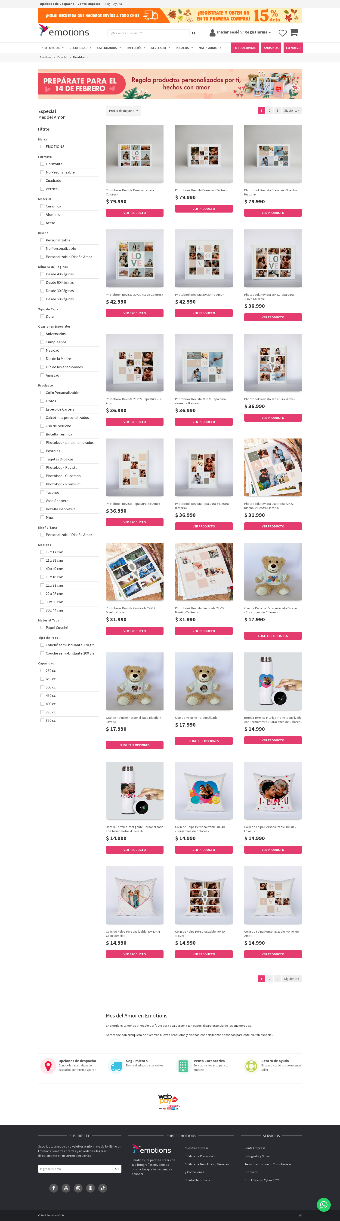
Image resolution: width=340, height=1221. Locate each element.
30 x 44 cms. (54, 610)
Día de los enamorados (64, 366)
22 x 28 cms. (54, 593)
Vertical (52, 188)
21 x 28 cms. (54, 560)
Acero (50, 222)
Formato (45, 157)
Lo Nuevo (293, 48)
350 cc (50, 720)
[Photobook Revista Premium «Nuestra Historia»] (273, 153)
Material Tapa (48, 620)
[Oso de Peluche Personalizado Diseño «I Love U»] (135, 681)
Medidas (44, 545)
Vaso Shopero (56, 500)
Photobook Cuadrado (63, 475)
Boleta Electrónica (197, 1180)
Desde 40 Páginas (59, 274)
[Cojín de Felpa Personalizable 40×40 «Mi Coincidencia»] (135, 895)
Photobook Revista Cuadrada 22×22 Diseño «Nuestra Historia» (269, 506)
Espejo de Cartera (59, 409)
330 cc (50, 712)
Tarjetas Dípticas (59, 459)
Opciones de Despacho (57, 4)
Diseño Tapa (47, 527)
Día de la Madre (58, 358)
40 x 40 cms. (54, 568)
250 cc (50, 670)
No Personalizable (60, 248)
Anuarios (271, 48)
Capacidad (46, 663)
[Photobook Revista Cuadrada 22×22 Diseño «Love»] (135, 571)
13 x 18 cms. (54, 576)
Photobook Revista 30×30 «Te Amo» (199, 294)
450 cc (50, 695)
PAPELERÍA (134, 48)
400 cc (50, 703)
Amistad (52, 375)
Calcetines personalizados (67, 417)
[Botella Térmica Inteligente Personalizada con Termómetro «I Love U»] (135, 790)
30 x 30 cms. (54, 601)
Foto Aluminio (245, 48)
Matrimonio (208, 48)
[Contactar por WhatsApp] (324, 1205)
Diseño (43, 233)
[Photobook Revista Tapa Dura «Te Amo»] (135, 467)
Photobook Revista (61, 467)
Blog (107, 4)
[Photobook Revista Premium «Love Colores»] (135, 153)
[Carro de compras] (293, 34)
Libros (50, 400)
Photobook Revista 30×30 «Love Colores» (134, 294)
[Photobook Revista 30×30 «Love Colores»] (135, 258)
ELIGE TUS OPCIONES (273, 636)
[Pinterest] (90, 1188)
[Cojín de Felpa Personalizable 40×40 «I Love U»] (273, 790)
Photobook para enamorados (69, 442)
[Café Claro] (247, 626)
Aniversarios (55, 333)
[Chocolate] (252, 626)
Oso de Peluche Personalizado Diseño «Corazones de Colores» (270, 610)
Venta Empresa (89, 4)
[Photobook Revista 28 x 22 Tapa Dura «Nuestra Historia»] (204, 362)
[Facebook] (53, 1188)
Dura (49, 316)
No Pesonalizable (60, 172)
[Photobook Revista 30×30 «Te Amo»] (204, 258)
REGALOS (182, 48)
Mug (49, 517)
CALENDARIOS (107, 48)
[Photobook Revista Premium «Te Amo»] (204, 153)
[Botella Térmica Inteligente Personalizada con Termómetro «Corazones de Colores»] (273, 681)
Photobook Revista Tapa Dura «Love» (269, 399)
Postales (52, 450)
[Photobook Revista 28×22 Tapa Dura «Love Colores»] (273, 258)
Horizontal (54, 163)
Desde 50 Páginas (59, 298)
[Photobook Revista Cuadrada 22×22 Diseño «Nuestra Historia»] (273, 467)
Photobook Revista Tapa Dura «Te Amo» (133, 504)
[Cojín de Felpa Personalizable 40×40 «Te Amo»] (273, 895)
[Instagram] (78, 1188)
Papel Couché (56, 627)
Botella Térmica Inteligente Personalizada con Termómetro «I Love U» (134, 829)
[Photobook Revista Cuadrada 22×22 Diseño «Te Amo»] (204, 571)
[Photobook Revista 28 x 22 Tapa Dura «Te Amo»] (135, 362)
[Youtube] (66, 1188)
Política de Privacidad (200, 1156)
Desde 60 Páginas (59, 282)
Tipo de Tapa (48, 309)
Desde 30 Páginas (59, 290)
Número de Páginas (53, 267)
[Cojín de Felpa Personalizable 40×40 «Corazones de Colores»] (204, 790)
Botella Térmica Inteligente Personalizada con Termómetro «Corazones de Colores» (273, 720)
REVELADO (158, 48)
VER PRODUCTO (135, 213)
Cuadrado (53, 180)
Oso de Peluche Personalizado (196, 718)
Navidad (52, 350)
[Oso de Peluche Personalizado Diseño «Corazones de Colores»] (273, 571)
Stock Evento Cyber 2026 (262, 1180)
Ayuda (117, 4)
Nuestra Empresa (197, 1148)
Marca (42, 139)
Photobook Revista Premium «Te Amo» (201, 190)
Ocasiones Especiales (54, 326)
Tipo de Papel (48, 638)
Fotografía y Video (257, 1156)
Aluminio (52, 214)
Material (44, 199)
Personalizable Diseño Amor (68, 256)
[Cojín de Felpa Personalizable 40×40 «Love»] (204, 895)
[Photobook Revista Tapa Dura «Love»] (273, 362)
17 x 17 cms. (54, 551)
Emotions (151, 1148)
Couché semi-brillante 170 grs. (70, 644)
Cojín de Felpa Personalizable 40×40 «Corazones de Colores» (200, 829)
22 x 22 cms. (54, 585)
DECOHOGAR (78, 48)
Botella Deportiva (60, 509)
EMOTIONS (55, 146)
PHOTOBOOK (50, 48)
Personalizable (58, 240)
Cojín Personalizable (62, 392)
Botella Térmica (58, 434)
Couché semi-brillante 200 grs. (70, 653)
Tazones (52, 492)
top (300, 1215)
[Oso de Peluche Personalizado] (204, 681)
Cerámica (53, 206)
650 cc (50, 678)
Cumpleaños (55, 341)
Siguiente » (292, 110)
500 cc (50, 687)
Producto (45, 385)
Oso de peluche (58, 425)
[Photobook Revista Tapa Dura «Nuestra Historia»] (204, 467)
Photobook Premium (62, 484)
